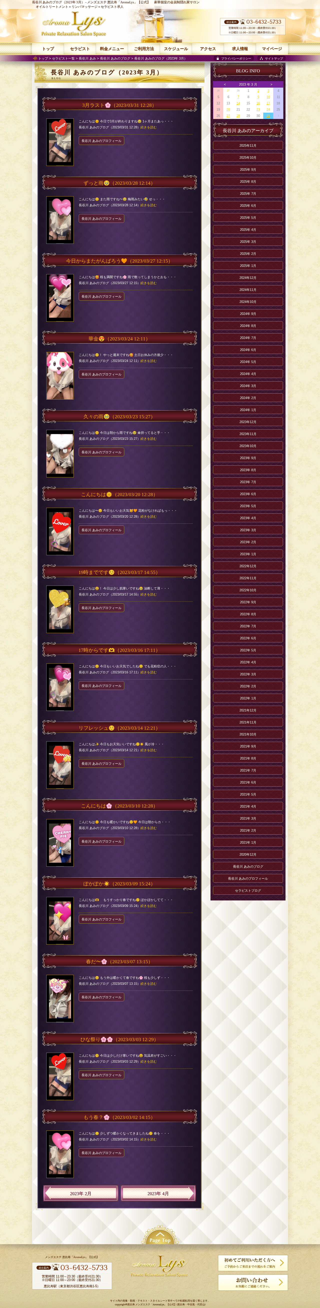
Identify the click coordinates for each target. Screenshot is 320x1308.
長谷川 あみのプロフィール (102, 141)
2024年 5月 (248, 362)
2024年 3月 (248, 386)
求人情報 (240, 49)
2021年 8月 (248, 758)
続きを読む (148, 127)
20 (228, 109)
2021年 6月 (248, 782)
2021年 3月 (248, 818)
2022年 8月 (248, 614)
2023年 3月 (248, 530)
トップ (43, 58)
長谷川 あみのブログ (115, 58)
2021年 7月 (248, 770)
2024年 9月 (248, 314)
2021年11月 (248, 722)
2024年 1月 (248, 410)
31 (268, 116)
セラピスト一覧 (63, 58)
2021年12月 (248, 710)
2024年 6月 (248, 350)
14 (238, 103)
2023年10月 (248, 446)
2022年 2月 (248, 686)
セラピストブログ (248, 890)
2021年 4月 (248, 806)
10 (268, 97)
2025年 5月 (248, 218)
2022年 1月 (248, 698)
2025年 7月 (248, 194)
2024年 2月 (248, 398)
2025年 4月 (248, 230)
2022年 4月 (248, 662)
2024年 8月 (248, 326)
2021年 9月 (248, 746)
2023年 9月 (248, 458)
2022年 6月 (248, 638)
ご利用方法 (144, 49)
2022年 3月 (248, 674)
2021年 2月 (248, 830)
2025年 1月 (248, 266)
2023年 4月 (158, 1193)
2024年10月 (248, 302)
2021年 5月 (248, 794)
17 (268, 103)
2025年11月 (248, 145)
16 (258, 103)
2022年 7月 (248, 626)
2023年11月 (248, 434)
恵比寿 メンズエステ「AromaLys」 (146, 1304)
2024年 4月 (248, 374)
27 (228, 90)
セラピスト (80, 49)
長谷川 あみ (87, 58)
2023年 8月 (248, 470)
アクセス (208, 49)
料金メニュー (112, 49)
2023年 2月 (81, 1193)
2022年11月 (248, 578)
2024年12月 (248, 278)
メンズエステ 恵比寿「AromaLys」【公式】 (118, 2)
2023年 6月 (248, 494)
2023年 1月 (248, 554)
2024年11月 (248, 290)
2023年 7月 (248, 482)
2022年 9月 (248, 602)
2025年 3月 (248, 242)
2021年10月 (248, 734)
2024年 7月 (248, 338)
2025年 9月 (248, 169)
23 (258, 109)
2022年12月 (248, 566)
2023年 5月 (248, 506)
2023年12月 (248, 422)
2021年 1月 (248, 842)
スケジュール (176, 49)
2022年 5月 (248, 650)
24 (268, 109)
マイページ (272, 49)
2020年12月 (248, 854)
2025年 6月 (248, 206)
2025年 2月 (248, 254)
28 (238, 116)
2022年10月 (248, 590)
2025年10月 (248, 157)
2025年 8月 (248, 181)
